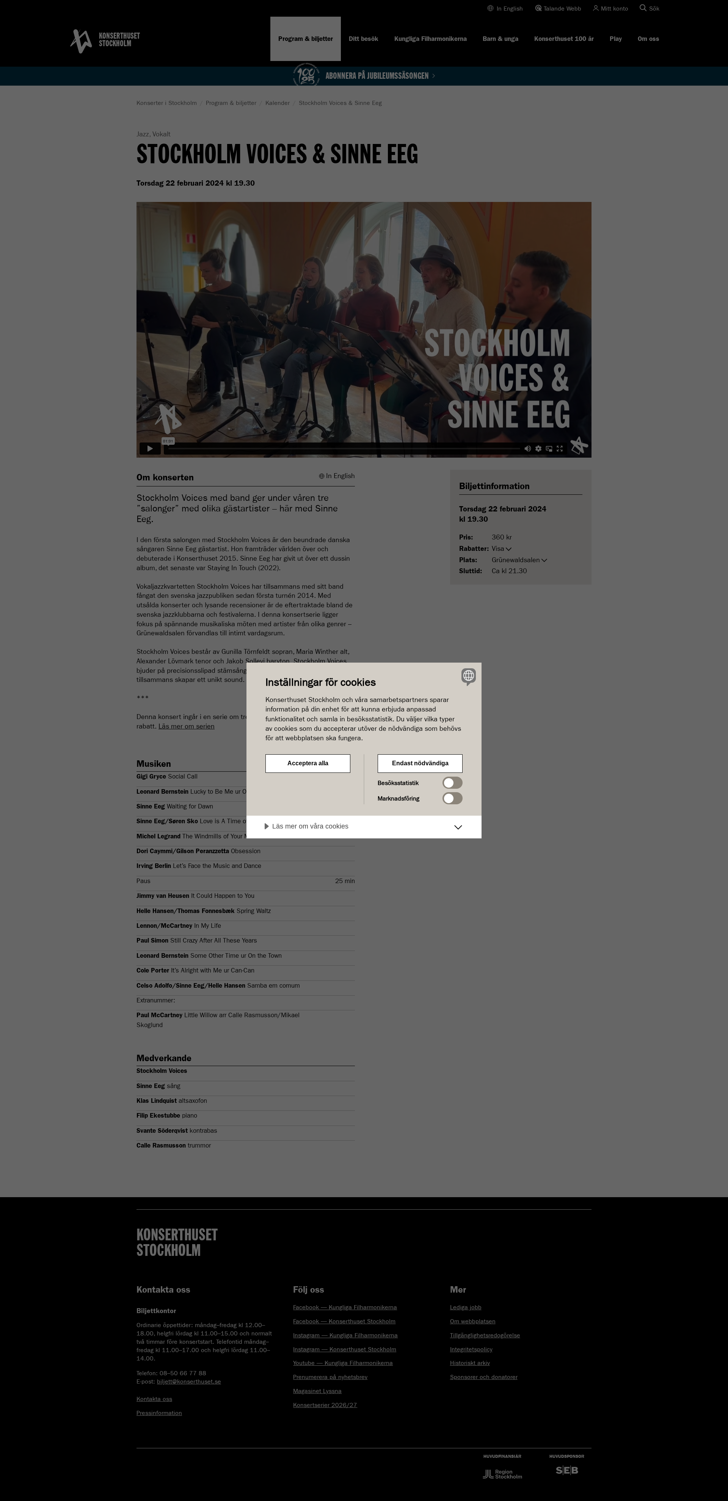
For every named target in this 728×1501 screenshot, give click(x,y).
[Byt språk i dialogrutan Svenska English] (467, 677)
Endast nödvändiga (420, 763)
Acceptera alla (307, 763)
